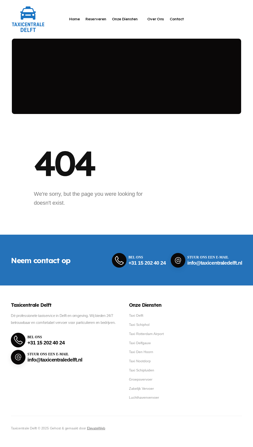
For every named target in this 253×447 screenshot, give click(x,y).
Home (74, 19)
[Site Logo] (28, 19)
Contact (177, 19)
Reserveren (95, 19)
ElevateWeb (96, 428)
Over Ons (155, 19)
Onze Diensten (125, 19)
